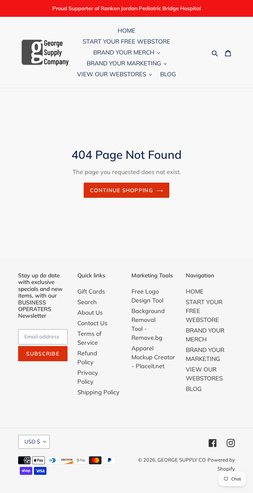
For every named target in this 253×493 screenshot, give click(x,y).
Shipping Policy (98, 392)
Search (87, 302)
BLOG (194, 389)
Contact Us (92, 323)
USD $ (32, 441)
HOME (195, 291)
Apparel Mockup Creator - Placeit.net (153, 357)
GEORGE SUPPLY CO (181, 460)
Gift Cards (91, 291)
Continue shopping (121, 190)
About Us (90, 312)
